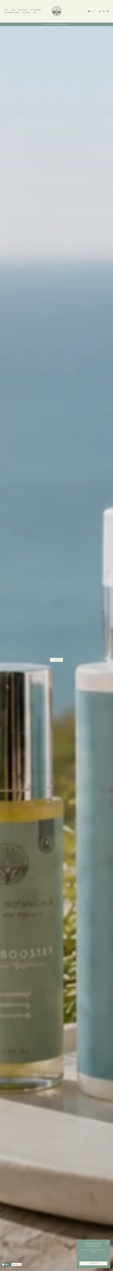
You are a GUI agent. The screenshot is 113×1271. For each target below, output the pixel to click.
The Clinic (26, 12)
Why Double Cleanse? (11, 12)
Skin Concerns (36, 9)
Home (6, 9)
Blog (35, 12)
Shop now (56, 659)
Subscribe (93, 1263)
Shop (13, 9)
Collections (22, 9)
